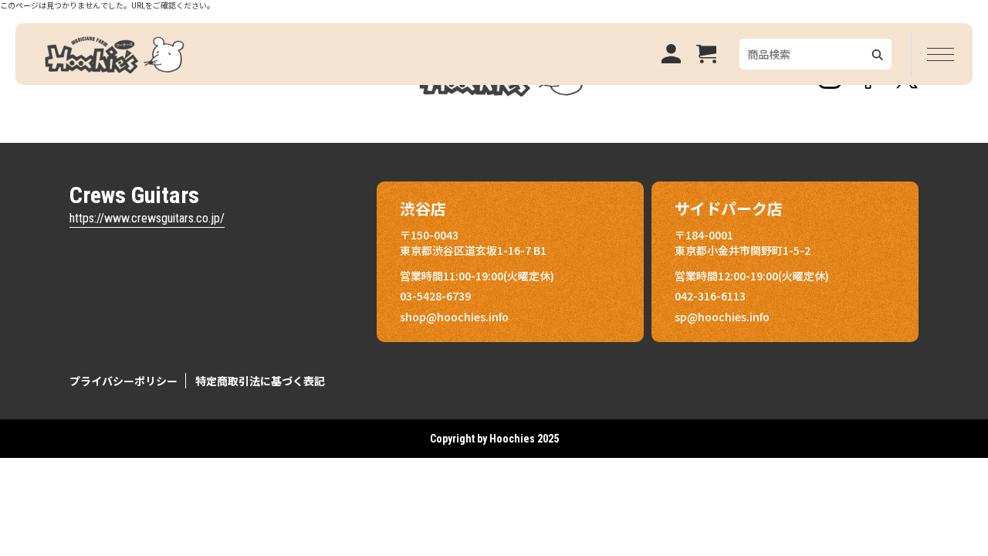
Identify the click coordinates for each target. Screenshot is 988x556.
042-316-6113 (710, 295)
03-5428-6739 (435, 295)
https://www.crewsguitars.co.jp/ (147, 218)
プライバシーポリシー (123, 380)
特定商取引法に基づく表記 (260, 380)
